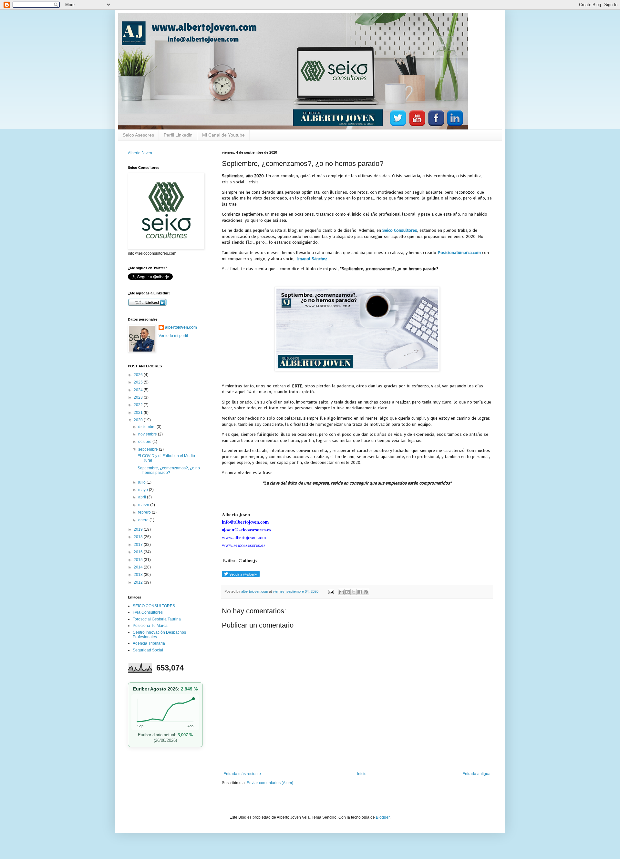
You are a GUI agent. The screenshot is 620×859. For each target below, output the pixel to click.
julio (142, 482)
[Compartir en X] (353, 592)
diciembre (147, 426)
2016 (139, 552)
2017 (139, 544)
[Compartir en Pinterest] (366, 592)
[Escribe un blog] (347, 592)
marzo (144, 505)
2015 (139, 559)
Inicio (362, 774)
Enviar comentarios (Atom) (270, 783)
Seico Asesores (138, 135)
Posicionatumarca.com (459, 252)
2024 (139, 390)
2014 (139, 567)
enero (144, 520)
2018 (139, 537)
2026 (139, 375)
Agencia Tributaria (149, 643)
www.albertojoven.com (244, 537)
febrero (145, 512)
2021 (139, 412)
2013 (139, 574)
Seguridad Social (148, 650)
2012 (139, 582)
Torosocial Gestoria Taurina (157, 619)
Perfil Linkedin (178, 135)
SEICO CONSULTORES (154, 606)
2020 (139, 420)
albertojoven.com (181, 327)
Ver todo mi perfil (173, 335)
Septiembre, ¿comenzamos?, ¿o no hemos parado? (169, 470)
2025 (139, 382)
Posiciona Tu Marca (150, 625)
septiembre (148, 449)
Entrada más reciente (242, 774)
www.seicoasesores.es (243, 545)
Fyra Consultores (148, 612)
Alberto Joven (140, 153)
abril (142, 497)
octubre (145, 441)
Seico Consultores (399, 230)
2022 (139, 405)
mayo (143, 489)
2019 (139, 529)
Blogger (382, 817)
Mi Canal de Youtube (223, 135)
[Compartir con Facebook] (359, 592)
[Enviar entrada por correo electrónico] (330, 591)
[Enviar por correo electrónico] (341, 592)
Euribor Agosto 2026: (165, 688)
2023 (139, 397)
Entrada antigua (476, 774)
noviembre (148, 434)
